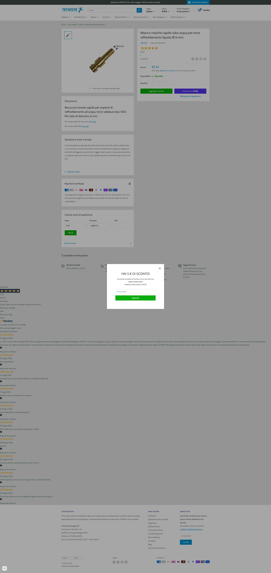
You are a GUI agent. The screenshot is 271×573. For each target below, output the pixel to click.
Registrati (135, 298)
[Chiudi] (160, 268)
